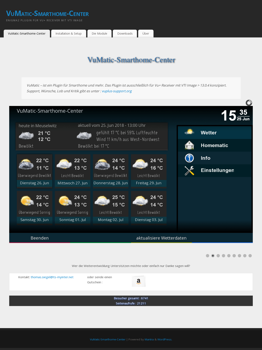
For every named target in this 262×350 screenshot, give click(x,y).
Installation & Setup (68, 33)
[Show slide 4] (223, 255)
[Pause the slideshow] (240, 174)
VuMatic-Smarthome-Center (47, 13)
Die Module (99, 33)
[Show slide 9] (250, 255)
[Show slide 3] (218, 255)
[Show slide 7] (239, 255)
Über (145, 33)
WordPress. (164, 339)
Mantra (149, 339)
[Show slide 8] (244, 255)
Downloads (125, 33)
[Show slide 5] (228, 255)
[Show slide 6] (234, 255)
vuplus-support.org (117, 91)
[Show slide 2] (213, 255)
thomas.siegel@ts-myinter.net (52, 277)
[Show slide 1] (207, 255)
